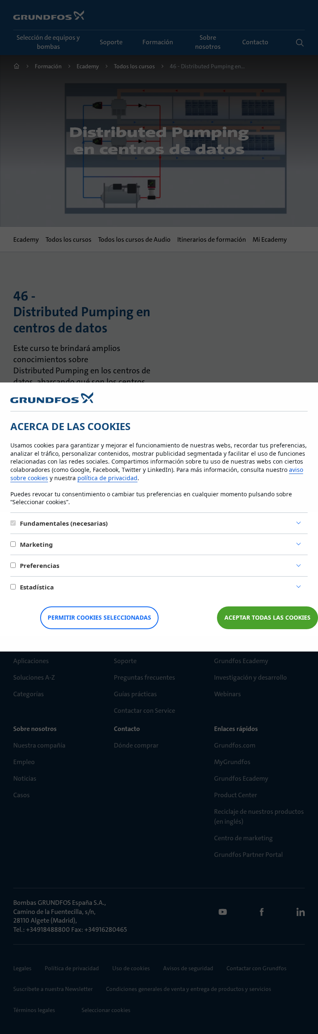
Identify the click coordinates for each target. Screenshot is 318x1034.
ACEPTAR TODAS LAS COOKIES (267, 617)
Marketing (36, 544)
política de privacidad (107, 478)
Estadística (37, 587)
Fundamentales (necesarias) (64, 523)
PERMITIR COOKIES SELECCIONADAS (99, 617)
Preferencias (39, 565)
